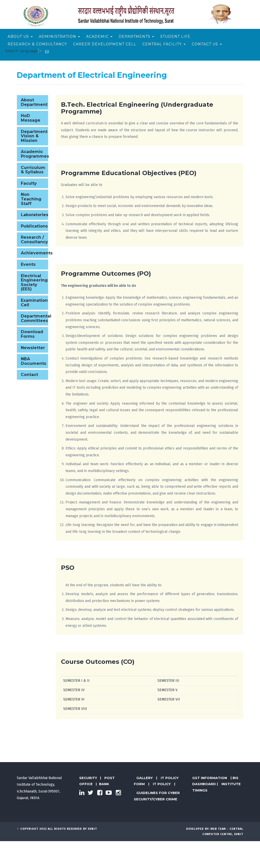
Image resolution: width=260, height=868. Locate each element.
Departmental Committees (36, 318)
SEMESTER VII (168, 699)
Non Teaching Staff (31, 199)
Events (28, 264)
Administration (58, 36)
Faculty (29, 183)
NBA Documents (33, 361)
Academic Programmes (35, 154)
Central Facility (162, 44)
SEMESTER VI (74, 699)
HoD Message (30, 118)
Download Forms (32, 334)
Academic (98, 36)
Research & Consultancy (37, 44)
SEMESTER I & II (76, 680)
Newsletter (33, 347)
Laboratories (34, 214)
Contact (29, 374)
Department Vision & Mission (34, 136)
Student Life (175, 36)
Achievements (37, 253)
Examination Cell (34, 302)
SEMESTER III (168, 680)
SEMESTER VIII (75, 709)
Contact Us (205, 44)
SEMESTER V (167, 690)
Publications (34, 226)
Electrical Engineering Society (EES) (34, 282)
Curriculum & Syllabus (33, 170)
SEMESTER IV (74, 690)
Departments (135, 36)
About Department (34, 102)
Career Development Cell (104, 44)
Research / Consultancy (34, 239)
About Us (19, 36)
